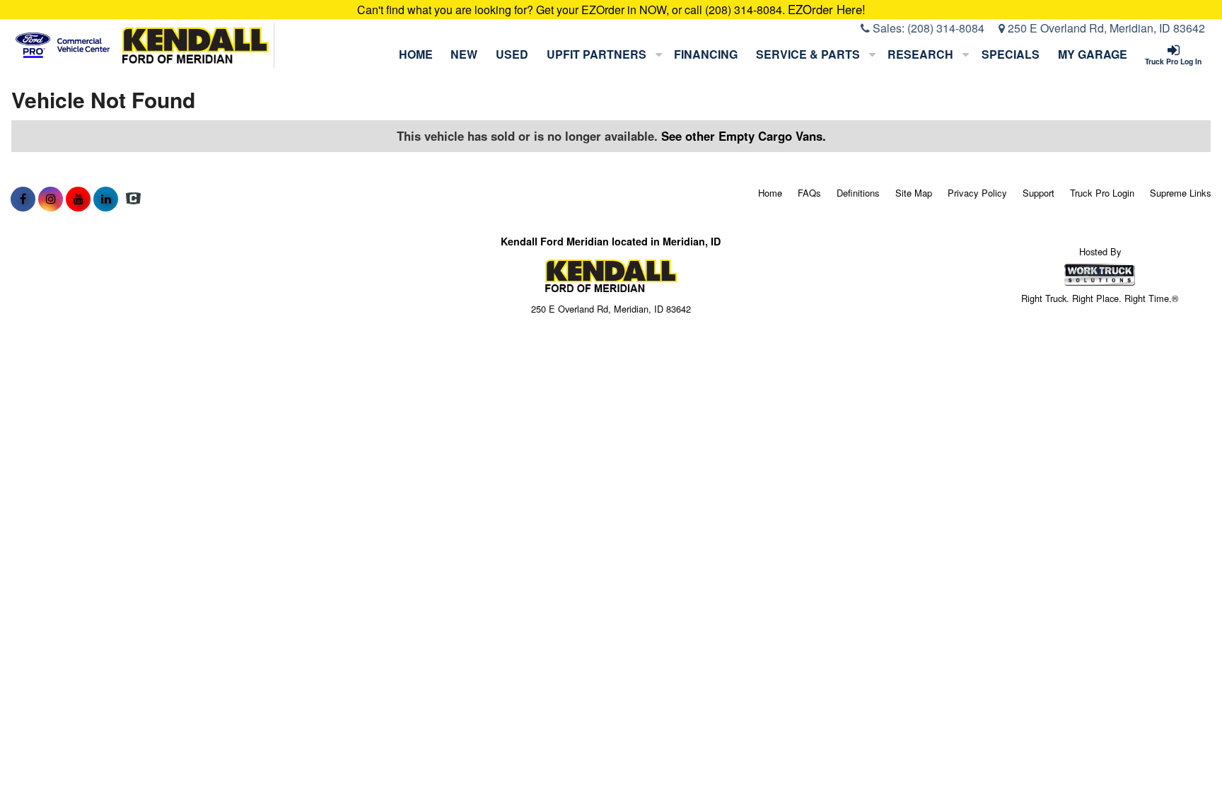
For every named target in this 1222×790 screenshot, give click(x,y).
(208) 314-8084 (945, 28)
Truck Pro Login (1102, 192)
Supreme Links (1180, 192)
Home (416, 54)
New (463, 54)
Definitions (858, 192)
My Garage (1092, 54)
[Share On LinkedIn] (105, 199)
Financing (706, 54)
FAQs (809, 192)
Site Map (913, 192)
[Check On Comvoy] (133, 199)
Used (512, 54)
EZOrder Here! (827, 9)
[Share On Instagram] (50, 199)
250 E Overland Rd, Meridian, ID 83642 (1105, 28)
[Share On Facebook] (23, 199)
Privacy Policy (977, 192)
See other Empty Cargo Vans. (743, 135)
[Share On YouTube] (78, 199)
